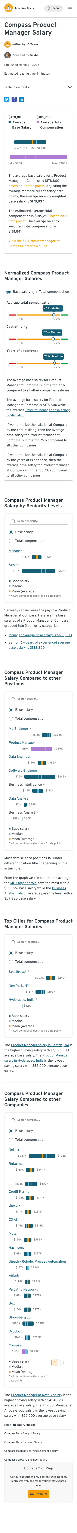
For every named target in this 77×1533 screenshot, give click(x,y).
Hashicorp (16, 1248)
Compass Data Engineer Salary (23, 1442)
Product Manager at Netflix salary (36, 1395)
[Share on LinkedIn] (21, 99)
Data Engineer (20, 757)
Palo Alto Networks (23, 1290)
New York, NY (19, 986)
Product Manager (22, 743)
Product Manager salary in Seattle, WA (40, 1045)
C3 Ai (13, 1220)
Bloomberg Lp (20, 1317)
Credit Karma (19, 1192)
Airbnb (14, 1276)
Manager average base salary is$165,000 (40, 635)
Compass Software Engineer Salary (25, 1460)
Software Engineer (23, 771)
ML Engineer (18, 729)
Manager (15, 551)
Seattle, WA (18, 972)
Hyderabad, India (21, 1000)
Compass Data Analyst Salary (22, 1433)
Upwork (15, 1206)
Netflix (14, 1150)
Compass (16, 1345)
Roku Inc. (16, 1164)
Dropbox (15, 1331)
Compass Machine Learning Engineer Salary (31, 1451)
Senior (14, 565)
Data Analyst (18, 799)
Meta (12, 1234)
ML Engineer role (23, 883)
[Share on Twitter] (6, 99)
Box (12, 1304)
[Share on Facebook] (14, 99)
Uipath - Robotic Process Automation (37, 1262)
